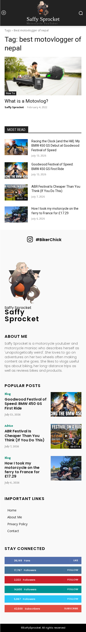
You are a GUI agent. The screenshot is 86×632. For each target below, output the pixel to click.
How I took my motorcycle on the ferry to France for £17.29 (22, 470)
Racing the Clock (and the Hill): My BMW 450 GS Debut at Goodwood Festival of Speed (55, 145)
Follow (72, 570)
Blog (8, 393)
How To (10, 93)
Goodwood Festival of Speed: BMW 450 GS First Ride (26, 404)
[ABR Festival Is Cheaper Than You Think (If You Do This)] (16, 192)
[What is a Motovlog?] (43, 76)
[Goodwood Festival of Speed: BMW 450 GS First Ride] (16, 170)
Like (75, 560)
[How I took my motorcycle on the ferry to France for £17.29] (16, 214)
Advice (9, 425)
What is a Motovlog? (26, 101)
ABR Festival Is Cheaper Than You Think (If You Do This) (24, 435)
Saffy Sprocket (14, 107)
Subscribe (71, 608)
